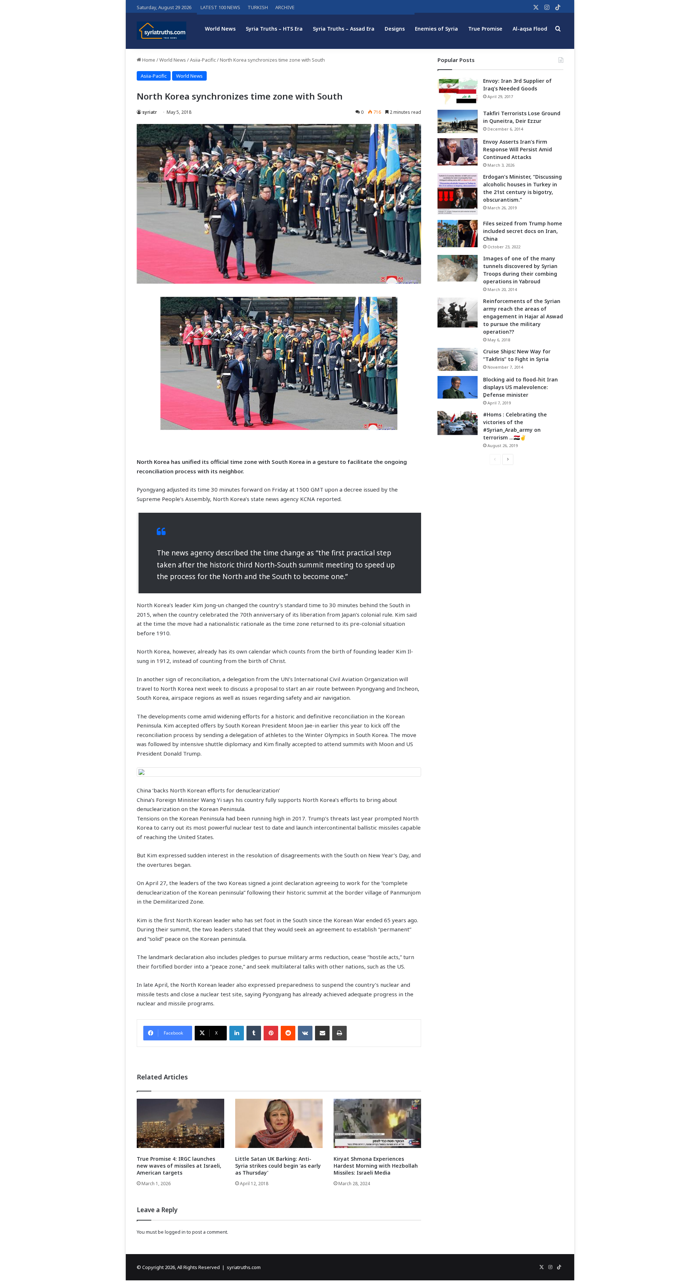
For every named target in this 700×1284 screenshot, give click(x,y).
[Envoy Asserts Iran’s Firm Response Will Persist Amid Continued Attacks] (458, 152)
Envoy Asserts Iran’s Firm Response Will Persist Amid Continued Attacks (517, 149)
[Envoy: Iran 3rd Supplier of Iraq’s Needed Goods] (458, 91)
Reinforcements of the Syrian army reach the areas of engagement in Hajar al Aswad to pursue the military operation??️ (523, 316)
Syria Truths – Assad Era (343, 28)
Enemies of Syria (436, 28)
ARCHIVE (285, 7)
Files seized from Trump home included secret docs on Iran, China (522, 231)
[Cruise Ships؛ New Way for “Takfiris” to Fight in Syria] (458, 359)
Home (148, 60)
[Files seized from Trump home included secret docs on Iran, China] (458, 233)
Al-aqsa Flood (530, 28)
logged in (175, 1232)
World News (220, 28)
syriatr (149, 112)
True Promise (485, 28)
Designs (395, 28)
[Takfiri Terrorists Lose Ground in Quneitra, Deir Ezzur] (458, 121)
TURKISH (258, 7)
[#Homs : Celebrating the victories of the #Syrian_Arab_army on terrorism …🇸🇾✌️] (458, 423)
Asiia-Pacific (203, 60)
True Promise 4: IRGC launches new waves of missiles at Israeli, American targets (179, 1165)
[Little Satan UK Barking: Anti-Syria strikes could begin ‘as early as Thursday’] (279, 1123)
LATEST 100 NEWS (220, 7)
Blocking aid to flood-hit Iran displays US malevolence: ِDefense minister (520, 387)
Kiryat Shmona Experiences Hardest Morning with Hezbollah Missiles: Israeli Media (376, 1165)
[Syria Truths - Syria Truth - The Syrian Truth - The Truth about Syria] (161, 31)
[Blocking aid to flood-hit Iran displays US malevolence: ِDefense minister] (458, 387)
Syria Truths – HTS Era (274, 28)
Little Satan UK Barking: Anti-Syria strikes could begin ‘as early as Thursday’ (278, 1165)
